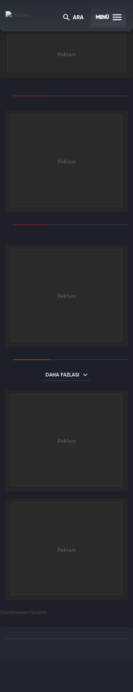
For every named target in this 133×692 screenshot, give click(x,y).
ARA (77, 17)
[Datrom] (19, 13)
